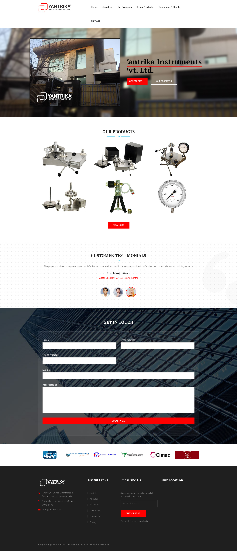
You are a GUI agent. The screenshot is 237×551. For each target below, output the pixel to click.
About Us (107, 7)
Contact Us (137, 81)
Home (94, 7)
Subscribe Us (133, 513)
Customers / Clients (169, 7)
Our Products (125, 7)
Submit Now (118, 421)
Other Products (145, 7)
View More (118, 225)
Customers (95, 510)
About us (94, 498)
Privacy (93, 522)
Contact (95, 21)
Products (94, 504)
